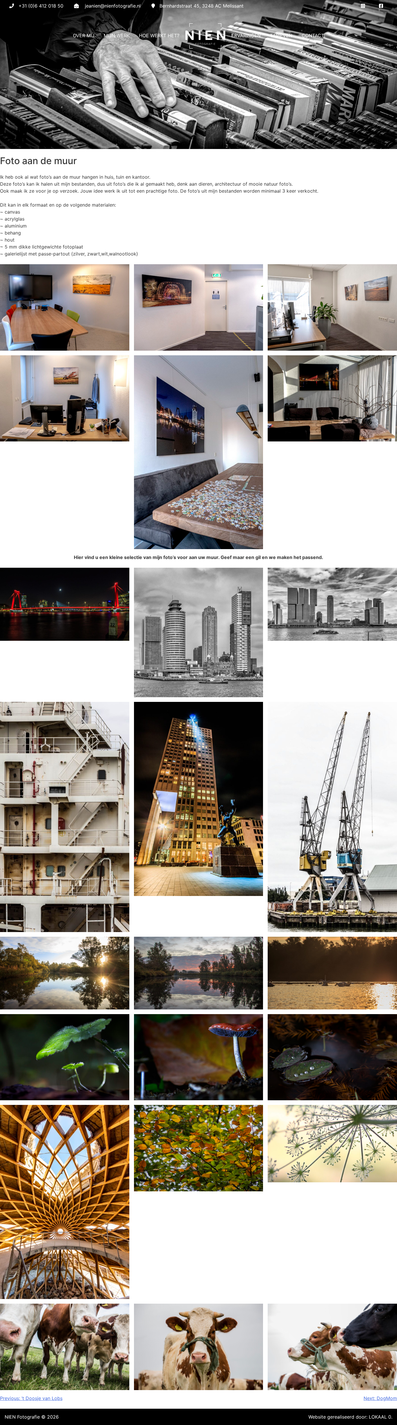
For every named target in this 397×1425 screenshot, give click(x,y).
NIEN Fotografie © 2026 (32, 1417)
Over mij (83, 35)
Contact (313, 35)
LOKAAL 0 (380, 1417)
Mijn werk (117, 35)
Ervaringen (246, 35)
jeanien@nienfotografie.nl (113, 6)
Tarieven (281, 35)
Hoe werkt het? (159, 35)
